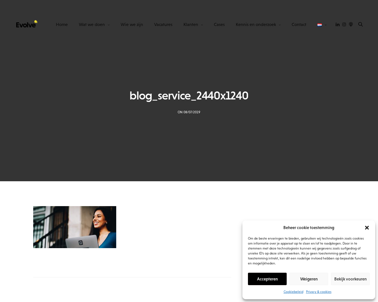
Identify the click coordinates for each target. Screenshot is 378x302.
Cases (219, 24)
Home (62, 24)
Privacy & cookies (319, 292)
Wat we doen (92, 24)
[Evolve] (26, 24)
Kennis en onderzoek (256, 24)
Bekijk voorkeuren (350, 279)
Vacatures (163, 24)
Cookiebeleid (293, 292)
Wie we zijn (132, 24)
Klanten (190, 24)
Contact (299, 24)
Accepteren (267, 279)
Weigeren (309, 279)
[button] (367, 227)
